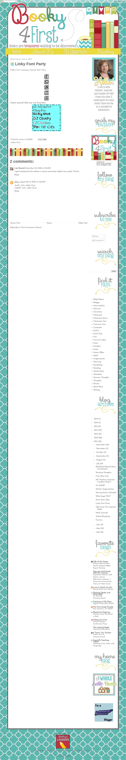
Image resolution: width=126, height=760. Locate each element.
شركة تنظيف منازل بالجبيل (24, 185)
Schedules (97, 374)
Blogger (96, 302)
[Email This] (39, 139)
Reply (16, 175)
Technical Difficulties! (101, 629)
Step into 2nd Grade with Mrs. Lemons (102, 572)
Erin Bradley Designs (83, 751)
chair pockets (99, 306)
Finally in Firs (15, 70)
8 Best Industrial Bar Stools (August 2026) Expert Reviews (101, 566)
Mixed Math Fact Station (103, 589)
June (98, 525)
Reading (97, 368)
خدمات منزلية (19, 182)
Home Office (98, 352)
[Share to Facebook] (44, 139)
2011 (96, 441)
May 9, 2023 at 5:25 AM (35, 182)
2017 (96, 419)
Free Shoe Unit (102, 476)
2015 (96, 426)
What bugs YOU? (103, 496)
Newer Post (15, 223)
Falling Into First (100, 620)
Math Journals (102, 513)
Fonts (18, 142)
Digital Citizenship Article (103, 603)
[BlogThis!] (41, 139)
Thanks (76, 171)
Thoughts (97, 381)
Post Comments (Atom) (31, 227)
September (101, 456)
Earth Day (97, 334)
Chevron (97, 309)
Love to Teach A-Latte (102, 587)
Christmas (97, 312)
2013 (96, 434)
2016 (96, 423)
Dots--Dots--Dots (103, 500)
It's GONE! (100, 485)
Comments (98, 241)
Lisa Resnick (19, 168)
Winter (96, 384)
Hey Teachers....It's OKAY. (103, 609)
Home (49, 223)
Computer (97, 327)
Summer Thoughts (101, 377)
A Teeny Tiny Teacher (102, 633)
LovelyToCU (64, 751)
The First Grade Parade (103, 607)
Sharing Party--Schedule (106, 493)
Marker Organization (105, 489)
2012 (96, 438)
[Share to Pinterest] (46, 139)
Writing (96, 390)
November (101, 448)
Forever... (99, 520)
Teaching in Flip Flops (102, 602)
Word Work (98, 387)
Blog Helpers (98, 299)
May (98, 528)
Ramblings (97, 365)
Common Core (99, 324)
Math (95, 356)
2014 (96, 430)
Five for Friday (99, 340)
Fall (94, 337)
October (100, 452)
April (98, 532)
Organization (99, 359)
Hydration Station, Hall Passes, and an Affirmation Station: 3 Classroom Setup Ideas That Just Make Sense (102, 579)
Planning (97, 362)
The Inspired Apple (101, 627)
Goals (95, 349)
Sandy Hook (98, 371)
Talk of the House (100, 562)
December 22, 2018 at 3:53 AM (38, 168)
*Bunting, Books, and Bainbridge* (101, 593)
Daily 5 (96, 331)
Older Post (82, 223)
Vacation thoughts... (104, 472)
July (98, 464)
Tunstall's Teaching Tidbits (101, 641)
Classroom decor (100, 318)
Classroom (97, 315)
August (99, 460)
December (101, 445)
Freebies (97, 346)
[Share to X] (42, 139)
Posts (96, 236)
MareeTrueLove (51, 751)
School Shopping (103, 516)
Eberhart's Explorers (101, 612)
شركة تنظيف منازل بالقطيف (25, 188)
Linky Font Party (103, 503)
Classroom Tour (99, 321)
